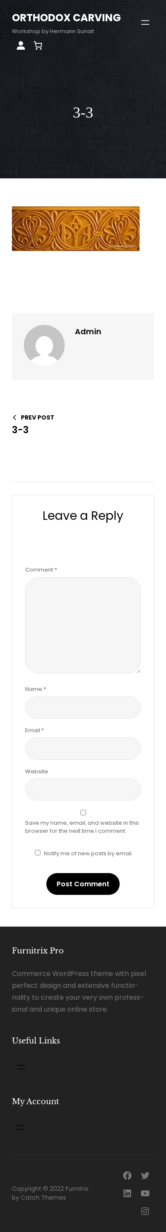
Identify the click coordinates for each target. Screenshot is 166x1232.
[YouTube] (145, 1193)
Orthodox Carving (66, 18)
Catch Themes (43, 1197)
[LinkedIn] (127, 1193)
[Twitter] (145, 1175)
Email (34, 730)
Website (36, 771)
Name (35, 689)
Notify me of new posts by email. (88, 853)
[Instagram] (145, 1211)
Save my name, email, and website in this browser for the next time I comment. (82, 827)
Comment (41, 570)
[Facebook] (127, 1175)
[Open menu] (145, 22)
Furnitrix (77, 1188)
